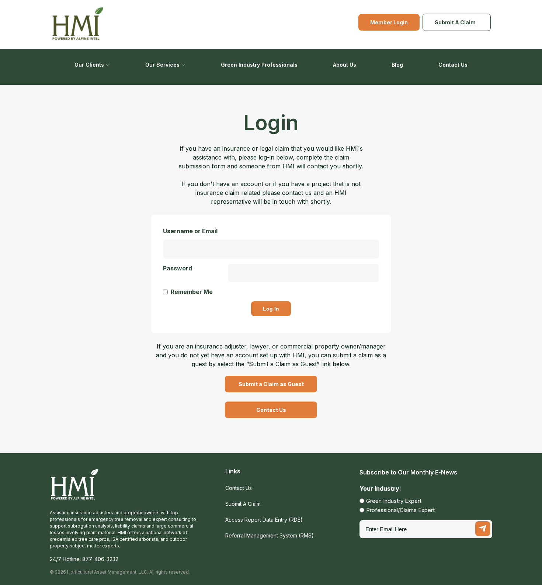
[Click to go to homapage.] (75, 488)
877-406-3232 (100, 559)
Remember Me (192, 291)
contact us (297, 192)
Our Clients (89, 65)
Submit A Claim (455, 22)
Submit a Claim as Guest (271, 384)
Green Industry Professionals (259, 65)
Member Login (389, 22)
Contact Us (453, 65)
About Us (344, 65)
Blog (397, 65)
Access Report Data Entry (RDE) (264, 519)
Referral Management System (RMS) (269, 535)
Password (177, 268)
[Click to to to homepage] (78, 24)
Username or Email (190, 231)
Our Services (162, 65)
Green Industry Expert (393, 500)
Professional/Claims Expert (400, 510)
